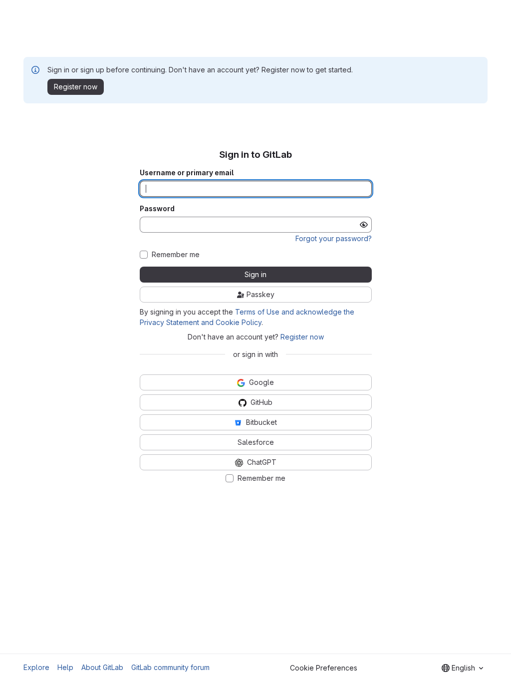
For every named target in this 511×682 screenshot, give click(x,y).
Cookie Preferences (323, 668)
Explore (36, 667)
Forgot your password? (333, 238)
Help (65, 667)
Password (157, 209)
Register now (302, 337)
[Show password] (364, 225)
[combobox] (462, 668)
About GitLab (102, 667)
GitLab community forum (170, 667)
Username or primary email (187, 173)
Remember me (176, 255)
